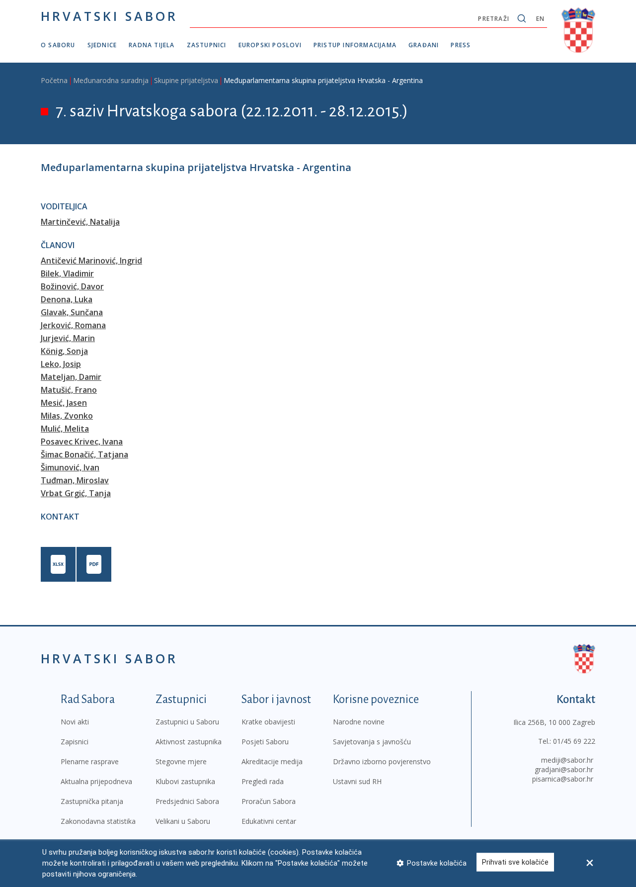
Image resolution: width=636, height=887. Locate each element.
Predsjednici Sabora (187, 801)
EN (540, 18)
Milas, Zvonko (67, 415)
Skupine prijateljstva (186, 80)
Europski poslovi (270, 45)
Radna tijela (151, 45)
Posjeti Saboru (265, 741)
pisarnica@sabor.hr (562, 779)
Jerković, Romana (73, 325)
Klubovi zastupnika (185, 781)
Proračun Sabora (268, 801)
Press (461, 45)
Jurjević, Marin (68, 338)
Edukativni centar (268, 821)
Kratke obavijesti (268, 721)
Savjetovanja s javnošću (372, 741)
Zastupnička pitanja (92, 801)
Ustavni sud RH (357, 781)
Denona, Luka (66, 299)
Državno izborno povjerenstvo (382, 761)
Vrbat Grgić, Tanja (76, 493)
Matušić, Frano (69, 389)
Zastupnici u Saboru (187, 721)
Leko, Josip (61, 363)
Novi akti (75, 721)
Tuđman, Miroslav (75, 480)
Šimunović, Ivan (70, 467)
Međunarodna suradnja (111, 80)
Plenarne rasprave (90, 761)
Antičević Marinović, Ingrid (91, 260)
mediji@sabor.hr (567, 760)
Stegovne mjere (181, 761)
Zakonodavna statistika (98, 821)
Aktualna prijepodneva (96, 781)
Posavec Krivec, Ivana (82, 441)
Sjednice (102, 45)
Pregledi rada (262, 781)
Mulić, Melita (65, 428)
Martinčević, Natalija (80, 221)
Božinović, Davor (72, 286)
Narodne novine (359, 721)
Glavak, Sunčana (72, 312)
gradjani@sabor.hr (564, 769)
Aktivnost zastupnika (189, 741)
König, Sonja (64, 351)
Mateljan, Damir (71, 376)
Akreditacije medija (272, 761)
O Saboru (58, 45)
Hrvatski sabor (109, 15)
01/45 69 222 (574, 741)
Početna (54, 80)
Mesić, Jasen (64, 402)
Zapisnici (74, 741)
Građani (423, 45)
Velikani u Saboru (183, 821)
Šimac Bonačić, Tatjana (84, 454)
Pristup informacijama (355, 45)
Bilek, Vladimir (67, 273)
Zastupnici (207, 45)
